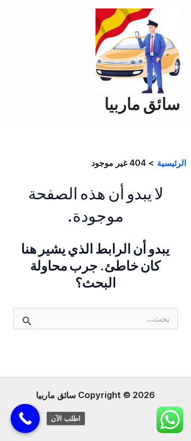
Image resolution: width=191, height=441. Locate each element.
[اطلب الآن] (25, 418)
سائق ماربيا (142, 103)
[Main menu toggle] (22, 61)
